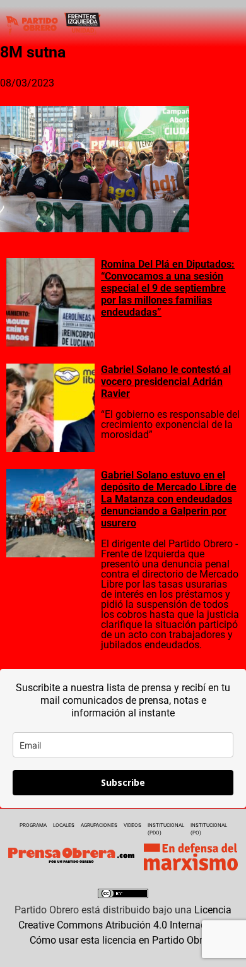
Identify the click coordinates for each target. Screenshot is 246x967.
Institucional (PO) (208, 829)
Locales (63, 825)
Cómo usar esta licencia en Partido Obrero (123, 940)
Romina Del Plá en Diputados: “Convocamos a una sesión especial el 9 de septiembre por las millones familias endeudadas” (168, 288)
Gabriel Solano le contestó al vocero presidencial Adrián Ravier (166, 382)
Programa (33, 825)
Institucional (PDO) (166, 829)
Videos (132, 825)
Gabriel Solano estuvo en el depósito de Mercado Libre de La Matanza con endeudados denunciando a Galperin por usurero (169, 499)
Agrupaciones (99, 825)
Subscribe (123, 782)
